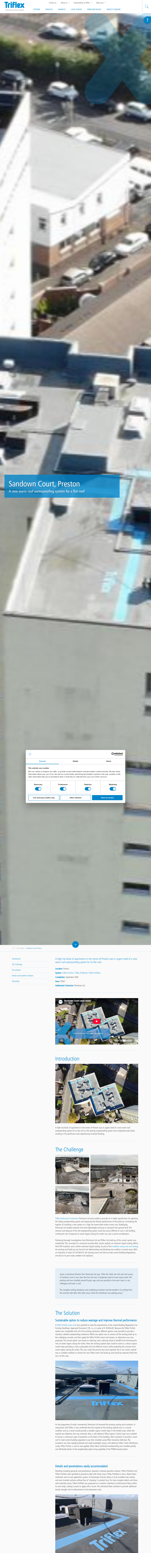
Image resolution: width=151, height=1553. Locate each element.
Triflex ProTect (68, 972)
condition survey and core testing (125, 1246)
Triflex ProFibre (94, 972)
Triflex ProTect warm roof (66, 1325)
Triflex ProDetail (81, 972)
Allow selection (75, 798)
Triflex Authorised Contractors (66, 1218)
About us (64, 3)
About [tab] (108, 761)
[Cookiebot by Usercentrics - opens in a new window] (113, 754)
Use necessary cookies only (43, 798)
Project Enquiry (114, 9)
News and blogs (94, 9)
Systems (36, 9)
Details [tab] (75, 761)
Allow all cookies (107, 798)
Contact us (52, 3)
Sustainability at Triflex (82, 3)
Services (49, 9)
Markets (62, 9)
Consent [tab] (42, 761)
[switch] (63, 789)
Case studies (76, 9)
